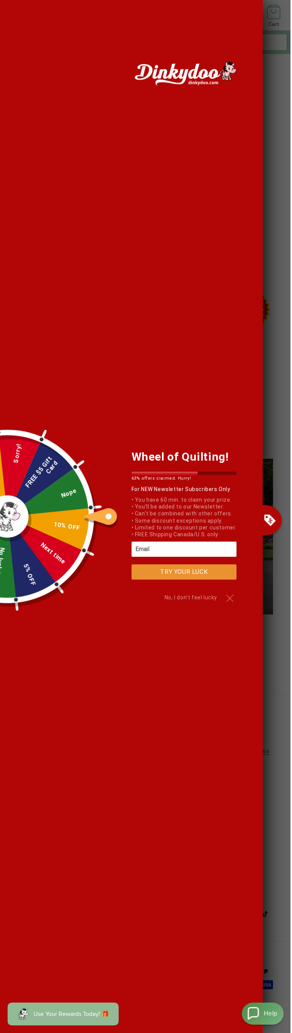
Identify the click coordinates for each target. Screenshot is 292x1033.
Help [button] (271, 1013)
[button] (263, 1014)
